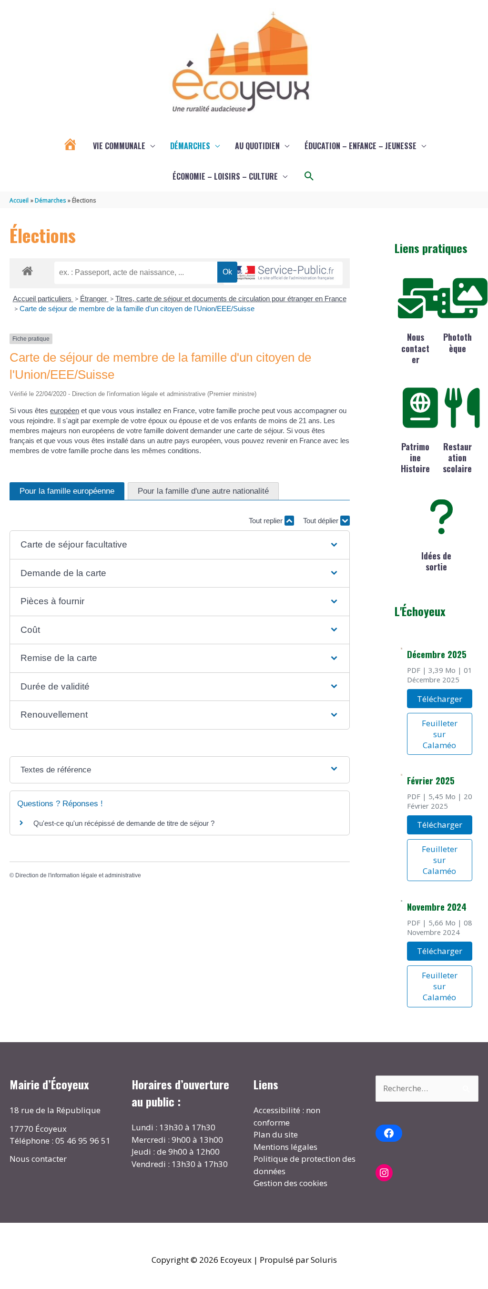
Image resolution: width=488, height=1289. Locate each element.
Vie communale (119, 146)
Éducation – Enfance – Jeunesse (361, 146)
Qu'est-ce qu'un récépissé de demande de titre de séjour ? (123, 823)
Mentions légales (285, 1146)
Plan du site (276, 1134)
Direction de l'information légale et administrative (78, 875)
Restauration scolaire (457, 457)
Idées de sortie (436, 561)
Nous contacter (415, 348)
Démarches (190, 146)
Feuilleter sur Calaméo (440, 734)
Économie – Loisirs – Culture (225, 176)
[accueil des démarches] (27, 269)
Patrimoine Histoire (415, 457)
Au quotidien (257, 146)
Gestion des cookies (290, 1182)
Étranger (94, 298)
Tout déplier (321, 521)
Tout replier (267, 521)
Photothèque (457, 342)
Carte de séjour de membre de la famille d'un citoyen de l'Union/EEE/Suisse (137, 308)
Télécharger (439, 698)
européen (64, 410)
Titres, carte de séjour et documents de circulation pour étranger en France (230, 298)
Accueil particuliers (43, 298)
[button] (309, 176)
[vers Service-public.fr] (283, 273)
